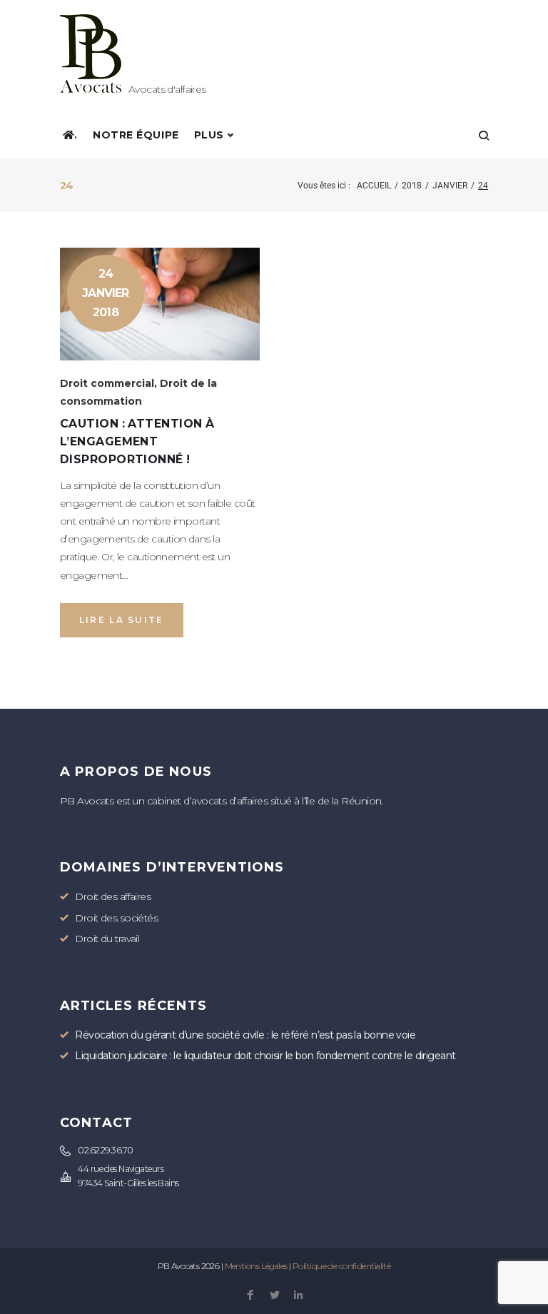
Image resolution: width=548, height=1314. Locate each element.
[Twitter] (274, 1296)
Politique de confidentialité (341, 1265)
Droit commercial (107, 383)
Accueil (374, 186)
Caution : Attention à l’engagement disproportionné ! (137, 441)
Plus (209, 134)
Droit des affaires (113, 896)
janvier (449, 186)
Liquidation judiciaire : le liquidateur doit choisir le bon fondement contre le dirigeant (265, 1055)
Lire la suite (121, 620)
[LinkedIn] (298, 1295)
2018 (412, 186)
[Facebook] (250, 1296)
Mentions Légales (256, 1265)
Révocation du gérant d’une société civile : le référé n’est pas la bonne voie (245, 1035)
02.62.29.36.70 (105, 1150)
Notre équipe (136, 134)
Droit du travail (107, 938)
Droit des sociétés (116, 917)
